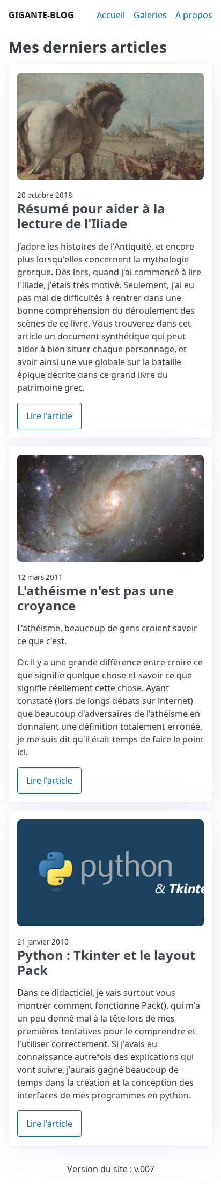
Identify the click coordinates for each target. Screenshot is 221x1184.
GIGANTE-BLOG (41, 15)
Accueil (111, 15)
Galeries (150, 15)
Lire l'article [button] (49, 416)
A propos (193, 15)
